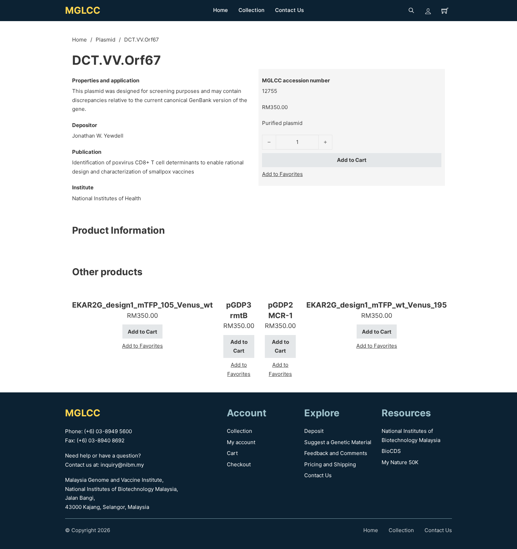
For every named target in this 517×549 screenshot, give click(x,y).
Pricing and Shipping (330, 464)
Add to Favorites (282, 174)
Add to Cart (351, 160)
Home (220, 10)
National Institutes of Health (106, 198)
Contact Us (289, 10)
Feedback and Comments (335, 453)
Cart (232, 453)
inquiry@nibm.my (122, 464)
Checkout (239, 464)
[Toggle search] (411, 11)
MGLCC (82, 10)
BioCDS (391, 451)
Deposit (314, 431)
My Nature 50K (400, 462)
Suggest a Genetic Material (337, 442)
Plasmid (105, 39)
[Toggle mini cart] (444, 10)
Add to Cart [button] (142, 331)
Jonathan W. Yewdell (97, 135)
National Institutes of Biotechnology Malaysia (411, 435)
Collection (251, 10)
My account (241, 442)
